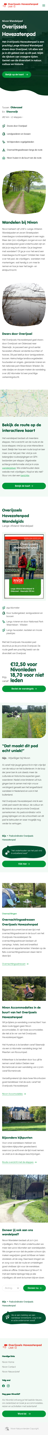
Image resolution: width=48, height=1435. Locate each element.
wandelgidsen (9, 468)
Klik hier (22, 864)
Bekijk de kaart (22, 486)
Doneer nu (33, 1288)
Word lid (22, 1413)
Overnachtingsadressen (13, 964)
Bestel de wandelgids (22, 688)
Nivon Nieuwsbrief (11, 1371)
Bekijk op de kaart (14, 74)
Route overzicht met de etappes (18, 1162)
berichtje (25, 475)
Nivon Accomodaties (12, 1094)
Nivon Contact (9, 1367)
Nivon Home (8, 1362)
